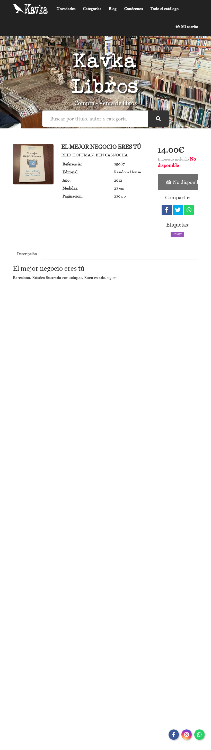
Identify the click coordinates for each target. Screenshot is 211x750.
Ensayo (177, 234)
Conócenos (133, 8)
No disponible (185, 182)
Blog (113, 8)
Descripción (27, 253)
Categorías (92, 8)
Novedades (66, 8)
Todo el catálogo (165, 8)
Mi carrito (189, 26)
